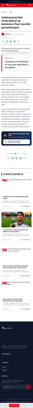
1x (21, 405)
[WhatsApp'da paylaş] (3, 41)
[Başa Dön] (30, 405)
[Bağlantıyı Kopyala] (18, 41)
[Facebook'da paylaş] (6, 41)
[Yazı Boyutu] (5, 405)
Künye (4, 367)
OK (28, 387)
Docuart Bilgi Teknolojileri (12, 401)
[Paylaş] (25, 405)
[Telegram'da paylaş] (14, 41)
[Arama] (30, 5)
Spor (10, 12)
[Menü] (3, 5)
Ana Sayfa (4, 12)
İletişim (4, 370)
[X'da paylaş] (10, 41)
